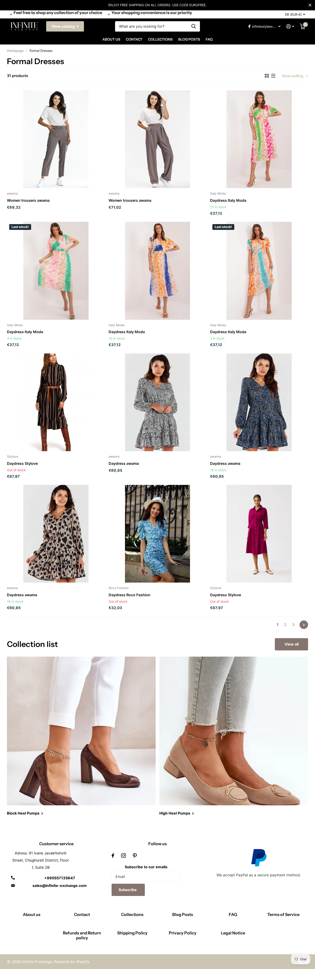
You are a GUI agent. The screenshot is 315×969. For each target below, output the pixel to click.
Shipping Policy (132, 933)
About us (31, 914)
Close (310, 5)
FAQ (209, 39)
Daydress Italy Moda (228, 200)
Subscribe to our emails (146, 867)
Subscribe (128, 889)
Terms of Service (283, 914)
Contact (134, 39)
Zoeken (193, 26)
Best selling (292, 76)
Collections (160, 39)
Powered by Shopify (71, 961)
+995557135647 (59, 878)
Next (304, 624)
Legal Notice (233, 933)
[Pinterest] (135, 855)
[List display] (273, 76)
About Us (111, 39)
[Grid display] (267, 76)
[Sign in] (290, 26)
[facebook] (113, 855)
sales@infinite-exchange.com (60, 885)
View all (292, 644)
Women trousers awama (28, 200)
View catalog (63, 26)
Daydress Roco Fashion (129, 595)
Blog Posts (189, 39)
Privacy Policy (182, 933)
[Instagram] (123, 855)
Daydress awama (124, 463)
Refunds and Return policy (82, 935)
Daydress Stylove (22, 463)
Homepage (15, 51)
